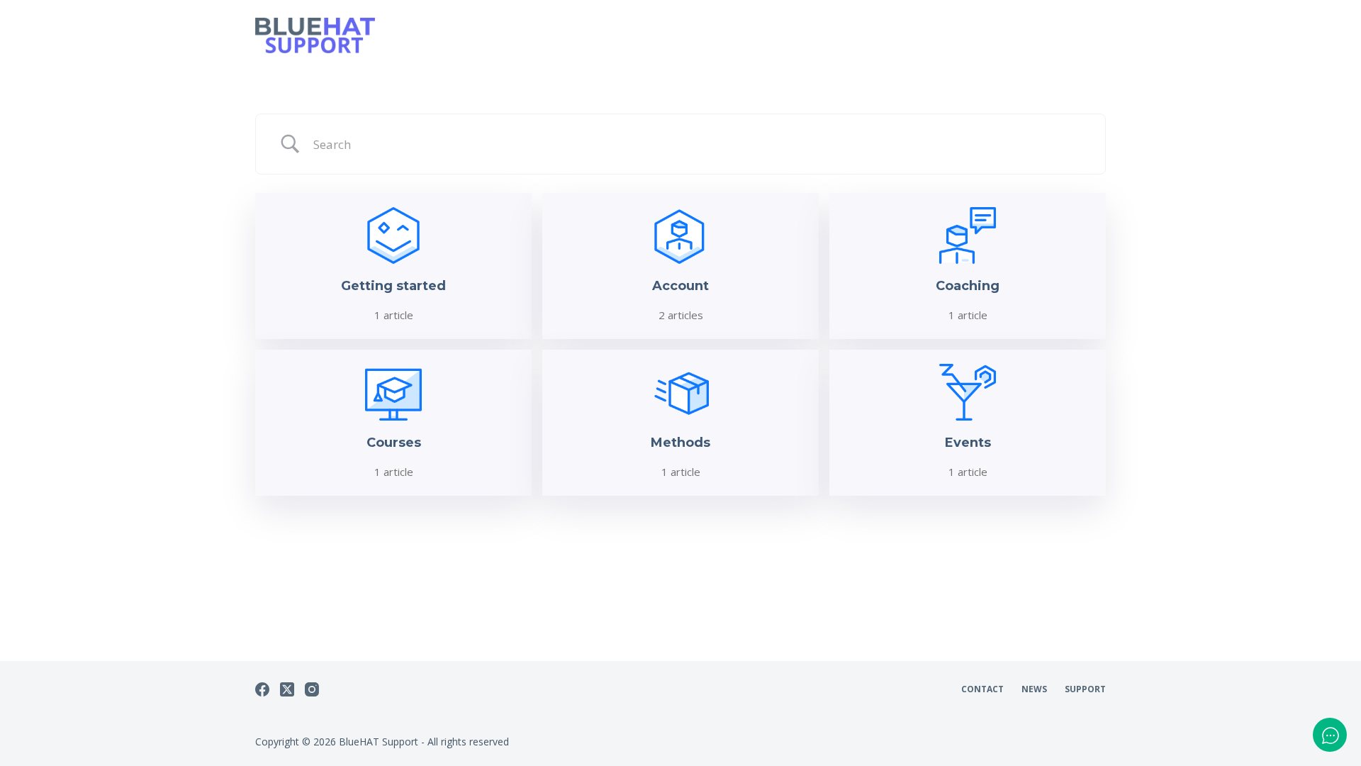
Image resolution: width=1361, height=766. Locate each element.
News (1034, 689)
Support (1085, 689)
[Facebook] (262, 689)
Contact (982, 689)
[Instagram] (312, 689)
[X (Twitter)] (287, 689)
